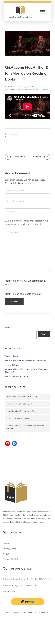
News (45, 89)
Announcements (32, 89)
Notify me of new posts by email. (23, 294)
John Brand (12, 411)
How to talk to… (12, 365)
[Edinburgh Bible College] (22, 11)
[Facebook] (14, 443)
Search (8, 327)
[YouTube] (7, 443)
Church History (11, 356)
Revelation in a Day (28, 396)
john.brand (30, 86)
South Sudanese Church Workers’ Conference (25, 360)
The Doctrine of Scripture (16, 376)
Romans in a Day (27, 411)
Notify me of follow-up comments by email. (25, 282)
